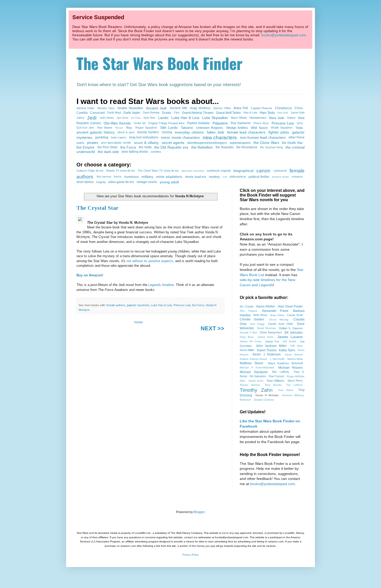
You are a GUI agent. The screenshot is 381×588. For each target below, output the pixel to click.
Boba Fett (241, 108)
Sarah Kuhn (256, 380)
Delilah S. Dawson (291, 328)
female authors (116, 305)
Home (138, 322)
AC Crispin (246, 306)
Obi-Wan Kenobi (117, 123)
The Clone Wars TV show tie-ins (158, 170)
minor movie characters (180, 137)
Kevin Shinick (294, 354)
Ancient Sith (178, 108)
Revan (119, 127)
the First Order (107, 147)
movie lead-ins (195, 177)
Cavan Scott (295, 315)
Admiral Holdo (85, 108)
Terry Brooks (273, 384)
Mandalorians (258, 117)
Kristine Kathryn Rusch (253, 359)
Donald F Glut (248, 332)
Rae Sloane (104, 127)
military (147, 176)
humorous (131, 177)
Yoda (299, 128)
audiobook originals (219, 170)
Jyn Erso (122, 117)
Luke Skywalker (215, 118)
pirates (92, 143)
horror (118, 176)
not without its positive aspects (149, 261)
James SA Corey (251, 341)
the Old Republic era (171, 147)
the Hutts (145, 147)
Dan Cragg (257, 324)
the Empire (85, 147)
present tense (280, 176)
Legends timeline (161, 285)
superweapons (240, 143)
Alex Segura (248, 310)
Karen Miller (247, 350)
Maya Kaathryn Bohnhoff (285, 363)
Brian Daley (277, 315)
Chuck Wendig (279, 319)
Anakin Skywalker (130, 108)
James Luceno (290, 337)
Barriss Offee (222, 108)
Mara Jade (276, 118)
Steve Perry (295, 380)
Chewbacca (283, 108)
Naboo (291, 117)
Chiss (299, 108)
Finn (176, 112)
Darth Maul (114, 112)
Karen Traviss (267, 350)
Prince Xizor (261, 123)
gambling (101, 137)
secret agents (173, 143)
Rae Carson (276, 376)
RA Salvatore (258, 376)
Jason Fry (272, 341)
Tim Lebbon (294, 384)
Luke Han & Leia (185, 118)
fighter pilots (279, 132)
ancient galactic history (95, 132)
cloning (167, 132)
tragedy (101, 182)
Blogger (199, 512)
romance (297, 176)
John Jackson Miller (271, 346)
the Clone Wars (266, 143)
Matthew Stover (251, 363)
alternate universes (192, 170)
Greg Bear (246, 336)
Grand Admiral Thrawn (198, 113)
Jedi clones (107, 117)
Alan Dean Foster (290, 306)
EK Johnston (294, 332)
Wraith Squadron (281, 127)
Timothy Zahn (256, 390)
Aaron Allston (265, 306)
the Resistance (246, 147)
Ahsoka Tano (105, 108)
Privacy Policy (190, 554)
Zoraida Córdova (264, 399)
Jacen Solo (298, 112)
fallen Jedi (215, 132)
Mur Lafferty (281, 371)
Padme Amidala (198, 123)
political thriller (259, 177)
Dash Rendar (151, 112)
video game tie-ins (121, 182)
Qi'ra (300, 123)
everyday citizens (189, 132)
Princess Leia (283, 123)
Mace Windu (239, 117)
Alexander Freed (275, 311)
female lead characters (246, 132)
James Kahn (265, 336)
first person (104, 176)
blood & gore (126, 132)
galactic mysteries (138, 305)
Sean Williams (276, 380)
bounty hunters (148, 132)
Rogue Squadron (146, 127)
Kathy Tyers (287, 350)
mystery (214, 177)
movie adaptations (169, 177)
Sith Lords (168, 127)
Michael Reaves (290, 367)
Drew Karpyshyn (271, 332)
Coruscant (97, 113)
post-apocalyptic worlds (116, 142)
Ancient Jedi (156, 108)
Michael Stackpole (254, 372)
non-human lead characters (263, 137)
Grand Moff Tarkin (228, 113)
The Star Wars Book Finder (159, 62)
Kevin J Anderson (267, 354)
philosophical (238, 176)
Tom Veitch (285, 390)
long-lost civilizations (143, 137)
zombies (156, 151)
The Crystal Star (97, 208)
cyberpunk (280, 170)
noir (225, 176)
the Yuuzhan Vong (271, 147)
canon (263, 170)
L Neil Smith (277, 359)
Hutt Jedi (282, 112)
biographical (243, 171)
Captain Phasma (261, 108)
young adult (169, 182)
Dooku (166, 113)
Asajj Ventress (200, 108)
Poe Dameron (241, 123)
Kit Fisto (136, 117)
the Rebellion (202, 147)
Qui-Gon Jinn (85, 127)
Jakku (80, 117)
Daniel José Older (280, 323)
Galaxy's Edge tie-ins (89, 170)
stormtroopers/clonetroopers (207, 143)
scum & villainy (146, 143)
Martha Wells (295, 359)
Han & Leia (250, 112)
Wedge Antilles (237, 128)
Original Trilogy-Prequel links (166, 123)
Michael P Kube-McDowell (257, 367)
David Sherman (266, 328)
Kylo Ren (149, 117)
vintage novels (147, 182)
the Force (128, 147)
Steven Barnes (250, 384)
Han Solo (267, 112)
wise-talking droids (135, 151)
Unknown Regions (209, 128)
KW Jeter (297, 345)
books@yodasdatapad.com (283, 35)
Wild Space (259, 128)
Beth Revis (260, 315)
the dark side (108, 152)
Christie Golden (252, 319)
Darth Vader (131, 113)
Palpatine (220, 123)
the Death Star (292, 143)
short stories (85, 182)
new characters (220, 137)
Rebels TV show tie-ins (120, 170)
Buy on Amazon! (89, 275)
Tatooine (187, 128)
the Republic (225, 147)
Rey (129, 128)
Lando (163, 118)
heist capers (118, 137)
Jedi (91, 118)
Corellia (82, 113)
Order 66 (139, 123)
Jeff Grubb (289, 341)
